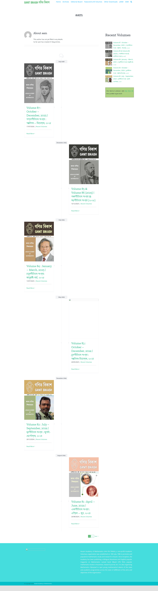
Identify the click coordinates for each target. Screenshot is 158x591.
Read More (30, 134)
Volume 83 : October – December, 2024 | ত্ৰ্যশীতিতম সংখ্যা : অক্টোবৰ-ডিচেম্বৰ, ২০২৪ (82, 351)
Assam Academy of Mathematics (43, 583)
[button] (131, 1)
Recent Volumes (41, 127)
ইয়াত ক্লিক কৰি (129, 91)
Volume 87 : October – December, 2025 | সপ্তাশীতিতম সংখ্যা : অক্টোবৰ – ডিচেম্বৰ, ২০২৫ (39, 115)
